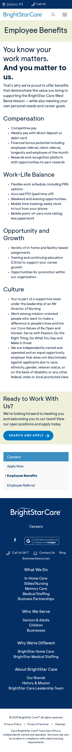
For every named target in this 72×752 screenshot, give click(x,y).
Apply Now (15, 466)
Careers (36, 527)
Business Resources (36, 558)
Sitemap (60, 724)
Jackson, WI (15, 4)
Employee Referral (21, 485)
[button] (53, 14)
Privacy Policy (12, 724)
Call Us (41, 4)
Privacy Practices (38, 724)
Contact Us (47, 552)
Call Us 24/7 (20, 552)
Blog (62, 552)
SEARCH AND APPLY (28, 437)
